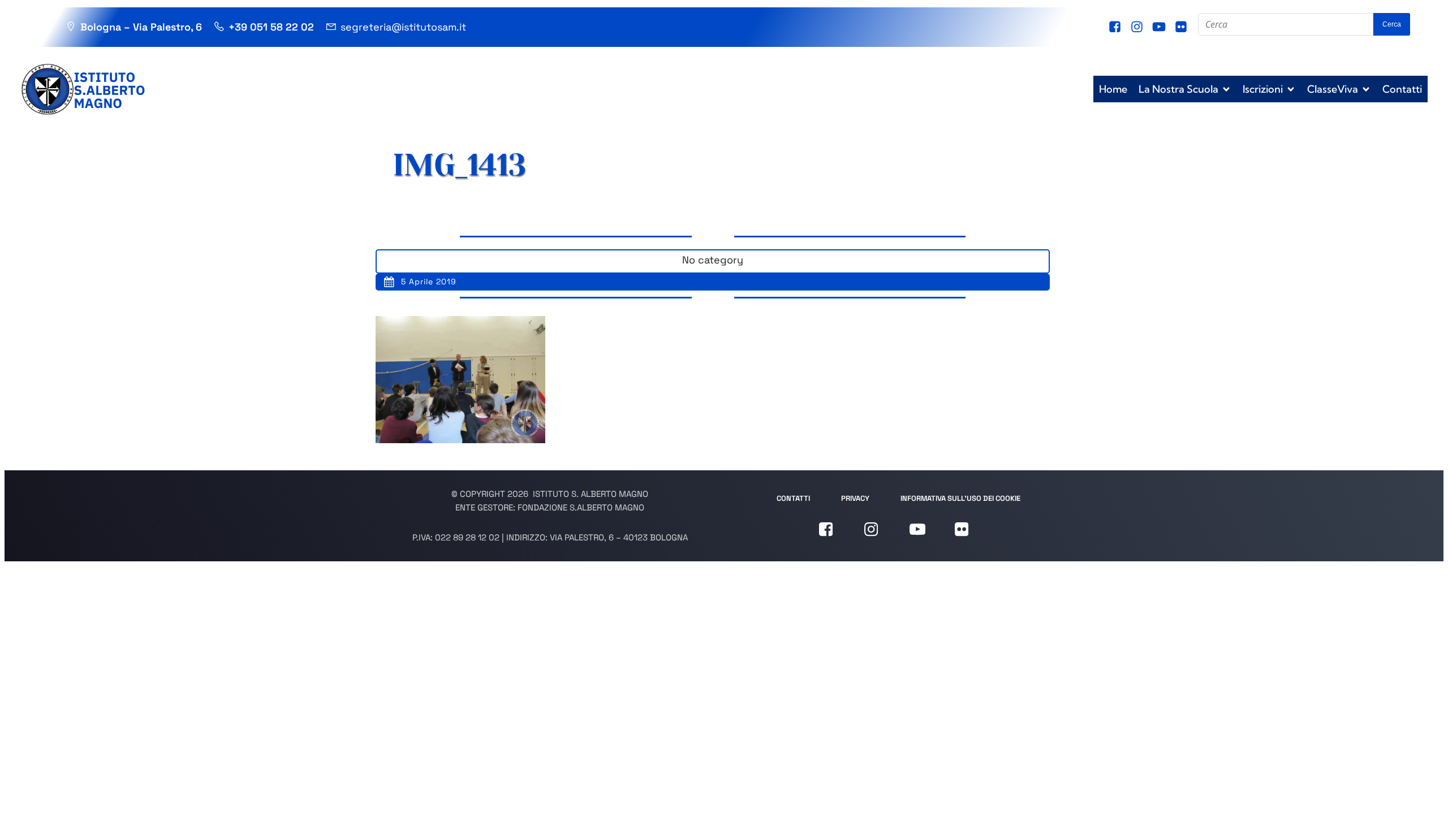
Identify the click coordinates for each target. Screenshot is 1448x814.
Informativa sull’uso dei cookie (960, 498)
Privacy (855, 498)
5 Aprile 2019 (428, 281)
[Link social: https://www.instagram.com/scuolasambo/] (1138, 27)
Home (1113, 89)
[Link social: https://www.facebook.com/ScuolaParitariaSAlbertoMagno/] (1116, 27)
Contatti (1402, 89)
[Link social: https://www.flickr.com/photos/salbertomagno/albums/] (1182, 27)
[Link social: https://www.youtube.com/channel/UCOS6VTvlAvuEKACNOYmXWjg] (1160, 27)
